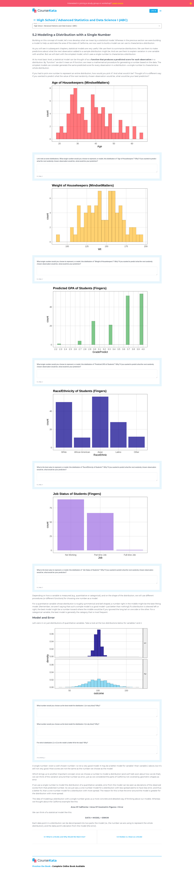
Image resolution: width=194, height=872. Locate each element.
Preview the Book (41, 866)
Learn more (117, 3)
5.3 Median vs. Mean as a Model (129, 837)
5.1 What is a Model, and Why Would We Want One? (64, 837)
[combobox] (97, 26)
